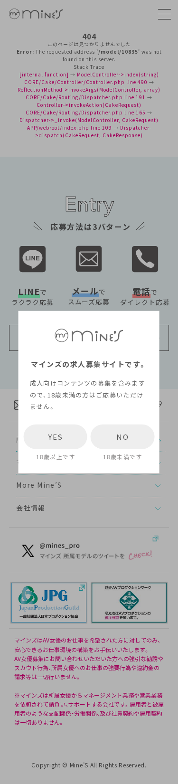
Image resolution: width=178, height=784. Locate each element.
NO (122, 437)
